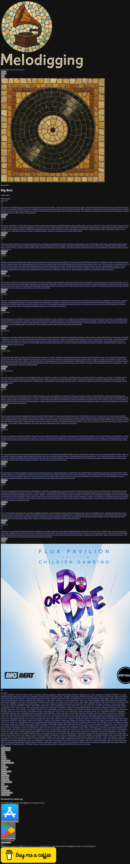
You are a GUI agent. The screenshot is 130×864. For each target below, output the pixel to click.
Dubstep (3, 255)
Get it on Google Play (8, 838)
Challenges (21, 69)
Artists (15, 69)
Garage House (5, 350)
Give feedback (6, 842)
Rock (2, 506)
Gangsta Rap (5, 330)
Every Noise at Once (31, 846)
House (3, 409)
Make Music (9, 69)
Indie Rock (4, 429)
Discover (4, 214)
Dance (3, 237)
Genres (3, 69)
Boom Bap (4, 200)
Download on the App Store (10, 821)
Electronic (4, 294)
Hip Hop (3, 389)
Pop (2, 447)
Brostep (3, 219)
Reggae (3, 484)
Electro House (5, 275)
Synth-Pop (4, 524)
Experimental (5, 312)
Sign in (4, 71)
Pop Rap (3, 466)
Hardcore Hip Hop (7, 371)
